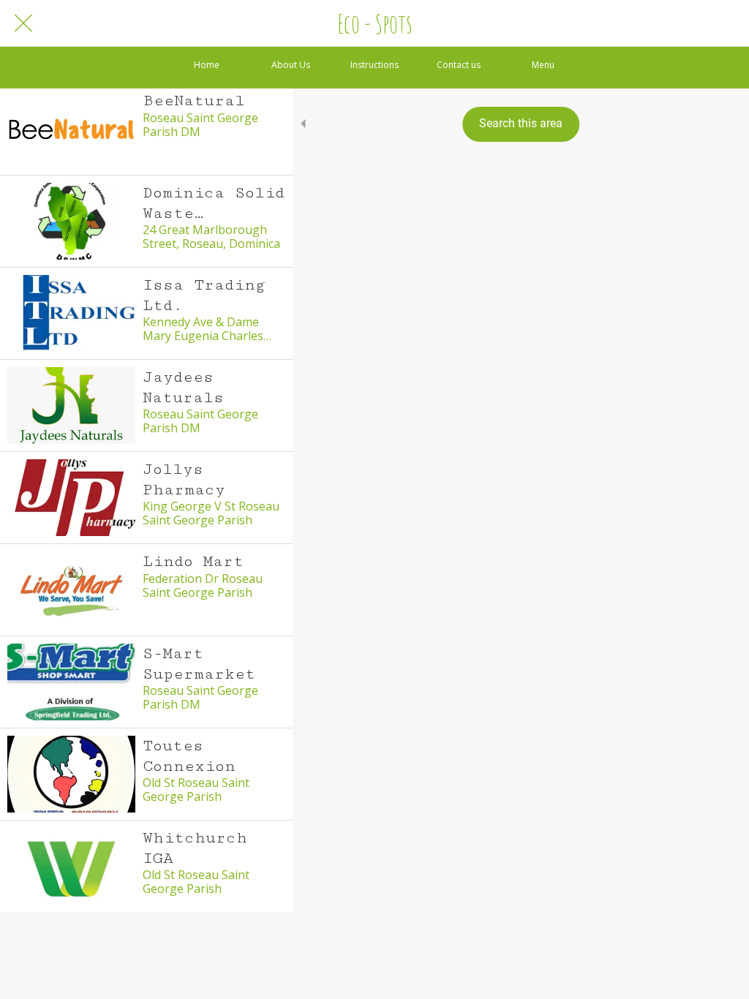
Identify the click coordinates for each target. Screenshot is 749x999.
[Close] (23, 23)
